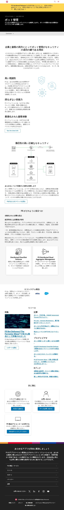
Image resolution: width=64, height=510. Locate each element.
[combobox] (16, 33)
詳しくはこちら (19, 9)
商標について (12, 502)
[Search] (55, 1)
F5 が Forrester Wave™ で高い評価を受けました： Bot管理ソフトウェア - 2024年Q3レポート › (46, 362)
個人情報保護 (29, 502)
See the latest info (12, 131)
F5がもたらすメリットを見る (16, 201)
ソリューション (9, 16)
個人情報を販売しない (30, 505)
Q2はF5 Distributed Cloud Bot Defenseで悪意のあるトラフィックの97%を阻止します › (46, 349)
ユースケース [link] (20, 16)
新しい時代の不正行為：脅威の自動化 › (46, 376)
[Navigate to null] (17, 321)
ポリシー (20, 502)
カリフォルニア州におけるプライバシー (45, 502)
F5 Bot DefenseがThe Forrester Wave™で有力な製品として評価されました (17, 333)
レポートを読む (12, 348)
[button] (32, 164)
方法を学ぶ (50, 457)
